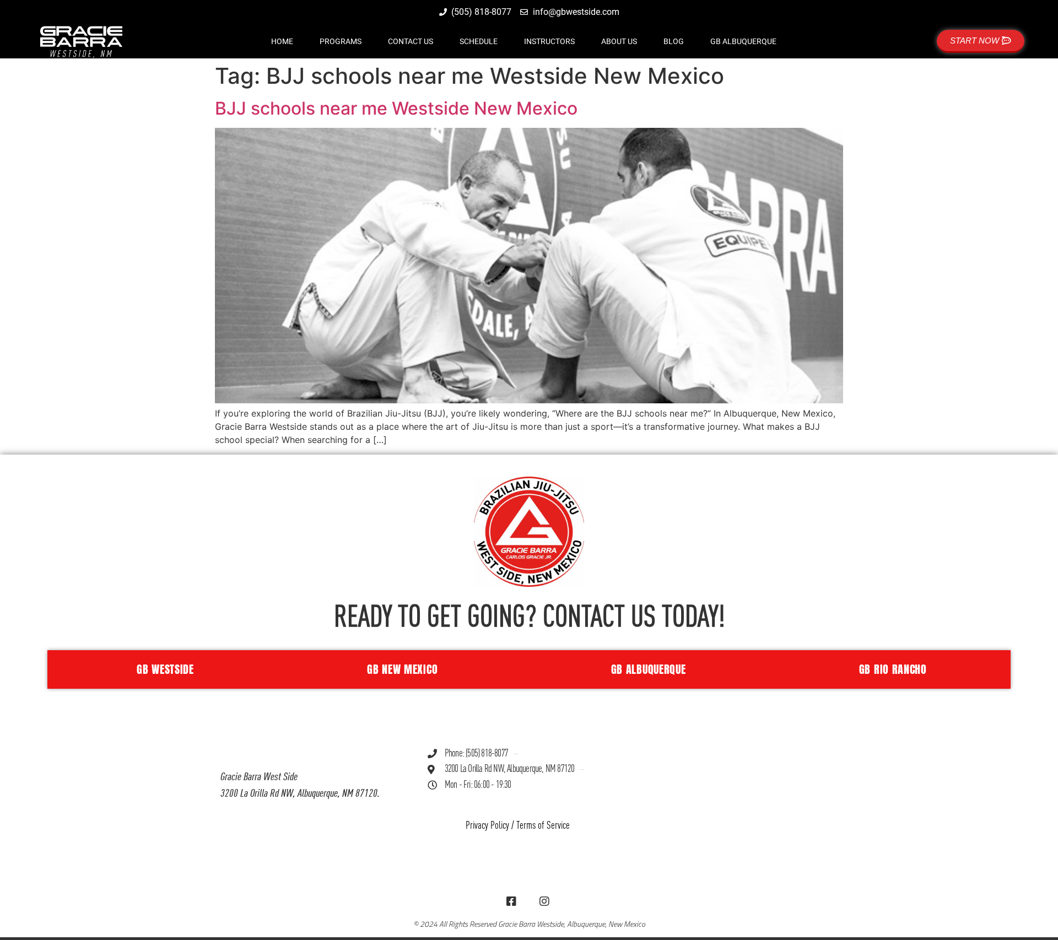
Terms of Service (543, 825)
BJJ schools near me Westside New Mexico (396, 108)
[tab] (162, 669)
